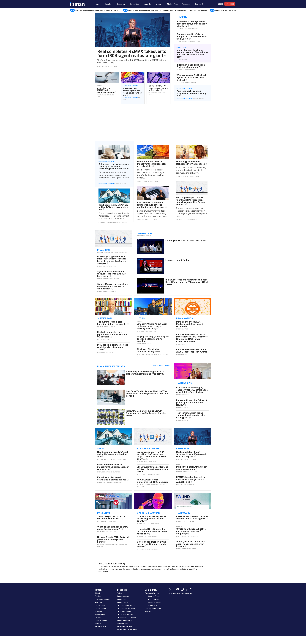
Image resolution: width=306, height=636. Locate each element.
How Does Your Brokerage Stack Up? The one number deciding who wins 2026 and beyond (147, 393)
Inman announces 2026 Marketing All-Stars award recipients (189, 324)
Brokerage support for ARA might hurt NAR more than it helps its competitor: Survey (190, 201)
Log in (220, 4)
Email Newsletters (124, 626)
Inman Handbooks (124, 620)
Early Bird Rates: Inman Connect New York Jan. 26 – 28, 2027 (97, 10)
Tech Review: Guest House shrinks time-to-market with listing (190, 415)
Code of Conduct (101, 620)
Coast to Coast (154, 596)
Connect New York (127, 605)
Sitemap (98, 611)
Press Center (100, 614)
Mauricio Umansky (146, 331)
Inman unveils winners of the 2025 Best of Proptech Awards (191, 350)
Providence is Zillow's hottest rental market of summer (112, 347)
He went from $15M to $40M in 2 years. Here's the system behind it (113, 539)
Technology (183, 513)
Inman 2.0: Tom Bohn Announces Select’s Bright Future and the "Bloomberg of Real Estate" (186, 282)
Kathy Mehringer (184, 176)
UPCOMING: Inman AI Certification (173, 10)
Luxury (141, 318)
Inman (181, 59)
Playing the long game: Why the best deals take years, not (153, 338)
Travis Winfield (144, 549)
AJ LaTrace (103, 66)
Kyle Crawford (145, 181)
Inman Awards (184, 318)
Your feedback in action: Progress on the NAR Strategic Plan (192, 93)
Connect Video (123, 623)
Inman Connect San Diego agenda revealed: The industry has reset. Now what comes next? (192, 53)
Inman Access (144, 233)
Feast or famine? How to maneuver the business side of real (152, 163)
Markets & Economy (148, 513)
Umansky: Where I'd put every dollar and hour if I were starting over (152, 326)
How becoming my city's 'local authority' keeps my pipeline (113, 207)
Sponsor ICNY (100, 608)
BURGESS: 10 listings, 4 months (227, 10)
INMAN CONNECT (183, 47)
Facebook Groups (152, 593)
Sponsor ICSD (100, 605)
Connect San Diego (127, 608)
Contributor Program (153, 608)
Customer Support (102, 599)
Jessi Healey (155, 93)
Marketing (103, 513)
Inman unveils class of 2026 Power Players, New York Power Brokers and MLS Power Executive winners (192, 337)
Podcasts (186, 4)
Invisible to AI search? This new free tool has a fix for (192, 517)
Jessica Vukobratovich (109, 222)
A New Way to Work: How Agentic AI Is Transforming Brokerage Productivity (145, 372)
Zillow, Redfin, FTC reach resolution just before (158, 88)
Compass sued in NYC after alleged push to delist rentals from (192, 36)
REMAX (125, 99)
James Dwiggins (159, 354)
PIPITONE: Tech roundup (198, 10)
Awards (147, 4)
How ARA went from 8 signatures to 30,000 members (152, 481)
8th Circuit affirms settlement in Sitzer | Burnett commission (152, 469)
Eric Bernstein (183, 536)
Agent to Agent (154, 599)
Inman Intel (103, 250)
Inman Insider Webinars (111, 366)
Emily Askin (103, 95)
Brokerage (182, 448)
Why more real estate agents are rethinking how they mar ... (132, 91)
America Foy (103, 532)
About (158, 4)
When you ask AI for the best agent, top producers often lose (191, 77)
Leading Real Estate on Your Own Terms (185, 240)
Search (198, 4)
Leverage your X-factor (177, 260)
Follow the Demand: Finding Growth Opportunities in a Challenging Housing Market (146, 413)
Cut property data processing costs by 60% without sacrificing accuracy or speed (113, 166)
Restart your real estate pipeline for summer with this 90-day (112, 334)
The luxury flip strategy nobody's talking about (149, 350)
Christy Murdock (145, 523)
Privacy (98, 623)
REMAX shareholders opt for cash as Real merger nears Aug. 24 (191, 479)
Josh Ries (102, 339)
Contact (98, 596)
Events (108, 4)
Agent (100, 448)
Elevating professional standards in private (190, 162)
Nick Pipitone (183, 82)
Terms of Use (100, 626)
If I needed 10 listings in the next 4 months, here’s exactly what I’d (192, 23)
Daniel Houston (184, 219)
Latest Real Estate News (127, 629)
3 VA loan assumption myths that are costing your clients (151, 544)
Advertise (99, 602)
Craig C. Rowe (183, 395)
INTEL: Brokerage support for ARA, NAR (143, 10)
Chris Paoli (143, 344)
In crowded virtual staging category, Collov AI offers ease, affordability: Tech (192, 389)
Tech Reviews (184, 383)
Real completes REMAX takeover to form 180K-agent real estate (131, 53)
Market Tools (172, 4)
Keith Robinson (144, 354)
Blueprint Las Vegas (128, 617)
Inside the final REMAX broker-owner (105, 90)
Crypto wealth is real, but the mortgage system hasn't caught (191, 531)
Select (119, 593)
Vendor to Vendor (155, 605)
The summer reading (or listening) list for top (111, 323)
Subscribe (230, 4)
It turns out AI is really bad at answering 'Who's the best (151, 518)
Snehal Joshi (121, 184)
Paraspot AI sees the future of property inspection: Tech (191, 402)
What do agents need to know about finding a (112, 528)
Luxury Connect (126, 611)
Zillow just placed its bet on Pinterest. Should (191, 66)
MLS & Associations (148, 448)
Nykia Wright (199, 98)
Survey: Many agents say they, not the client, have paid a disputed (112, 286)
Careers (98, 617)
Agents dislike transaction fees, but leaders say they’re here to (112, 273)
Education (134, 4)
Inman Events (122, 602)
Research (121, 4)
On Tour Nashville (127, 614)
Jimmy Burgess (184, 29)
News (97, 4)
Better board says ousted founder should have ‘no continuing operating (150, 204)
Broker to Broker (154, 602)
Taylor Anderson (185, 41)
